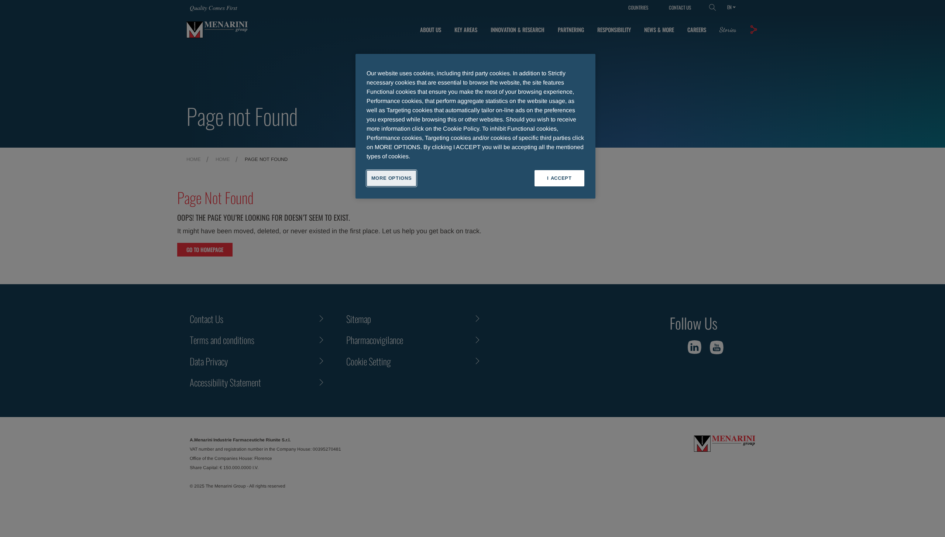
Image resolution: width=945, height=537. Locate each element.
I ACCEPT (559, 178)
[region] (475, 126)
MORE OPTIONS (391, 178)
